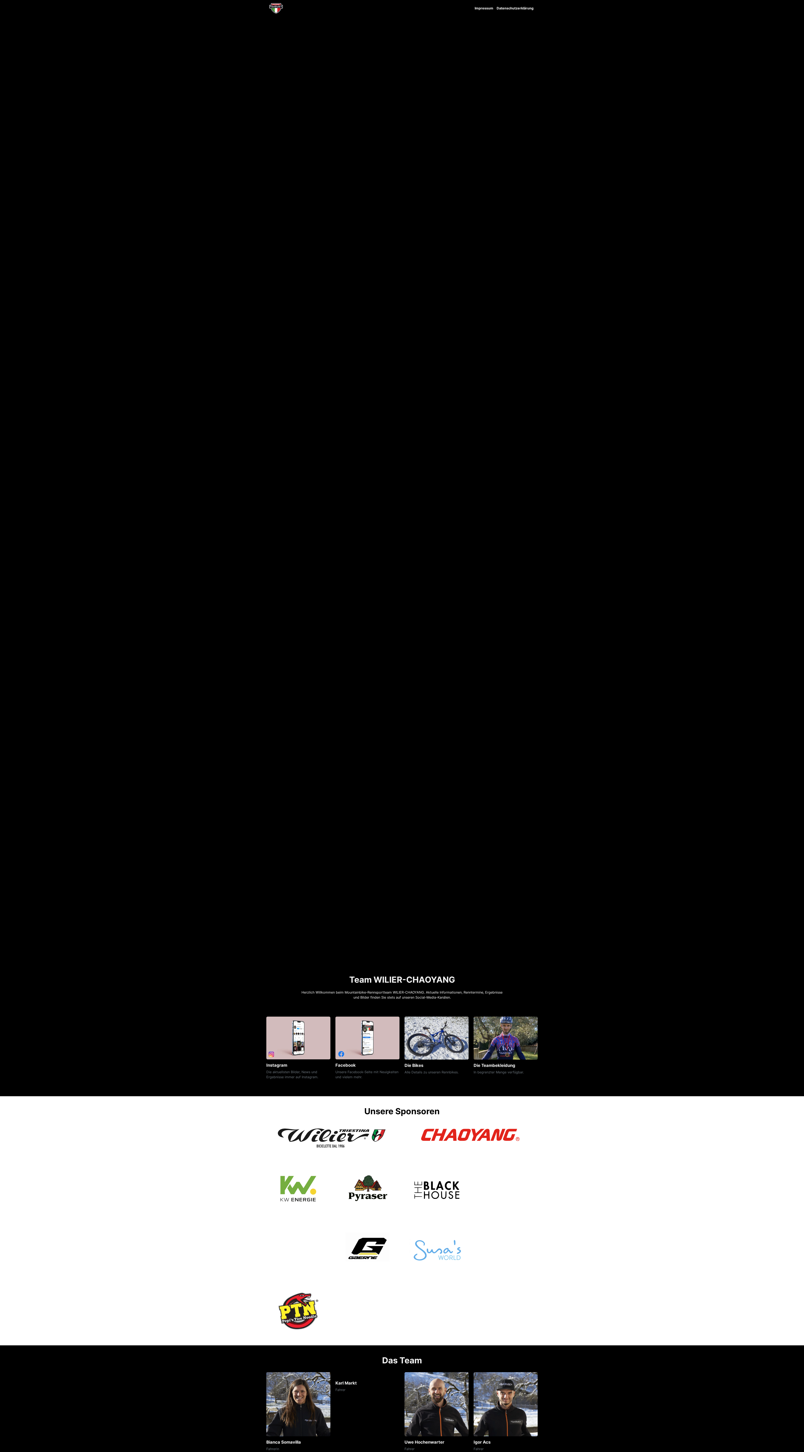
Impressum (484, 8)
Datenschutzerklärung (515, 8)
